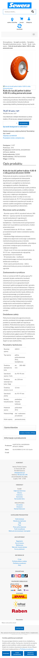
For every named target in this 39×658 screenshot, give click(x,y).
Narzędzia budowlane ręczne (12, 44)
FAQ (19, 565)
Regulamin (19, 541)
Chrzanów (19, 505)
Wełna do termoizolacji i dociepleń (19, 531)
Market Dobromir (19, 509)
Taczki (24, 44)
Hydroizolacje (19, 519)
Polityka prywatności (19, 563)
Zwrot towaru (19, 543)
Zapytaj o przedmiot (10, 135)
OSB (19, 523)
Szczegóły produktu (20, 42)
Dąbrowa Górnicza (19, 491)
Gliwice (19, 493)
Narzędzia (30, 42)
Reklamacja (19, 545)
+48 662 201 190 (22, 474)
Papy (19, 525)
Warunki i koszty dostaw (19, 547)
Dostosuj (6, 653)
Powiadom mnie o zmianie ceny (13, 138)
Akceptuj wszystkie (30, 653)
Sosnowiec (19, 497)
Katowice (19, 495)
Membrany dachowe (19, 521)
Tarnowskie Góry (19, 499)
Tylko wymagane (17, 653)
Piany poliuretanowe (19, 527)
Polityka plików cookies (19, 561)
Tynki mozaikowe (19, 529)
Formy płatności (19, 549)
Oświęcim (19, 507)
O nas (19, 559)
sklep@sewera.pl (19, 472)
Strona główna (7, 42)
